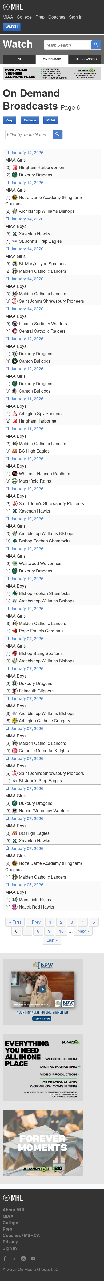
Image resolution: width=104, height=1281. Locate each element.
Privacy (10, 1242)
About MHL (14, 1210)
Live (19, 59)
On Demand (52, 59)
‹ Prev (35, 922)
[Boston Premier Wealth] (52, 993)
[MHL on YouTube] (33, 1259)
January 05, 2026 (26, 884)
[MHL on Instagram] (23, 1259)
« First (15, 922)
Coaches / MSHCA (21, 1235)
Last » (52, 940)
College (24, 17)
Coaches (56, 17)
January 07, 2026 (26, 638)
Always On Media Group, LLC (31, 1269)
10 (61, 931)
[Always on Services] (52, 1068)
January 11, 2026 (26, 399)
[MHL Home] (13, 1199)
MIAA (8, 17)
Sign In (75, 17)
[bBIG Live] (52, 1143)
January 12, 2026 (26, 339)
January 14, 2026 (26, 152)
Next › (83, 931)
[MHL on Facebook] (5, 1259)
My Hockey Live (13, 7)
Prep (40, 17)
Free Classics (85, 59)
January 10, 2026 (26, 458)
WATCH (12, 26)
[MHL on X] (14, 1259)
